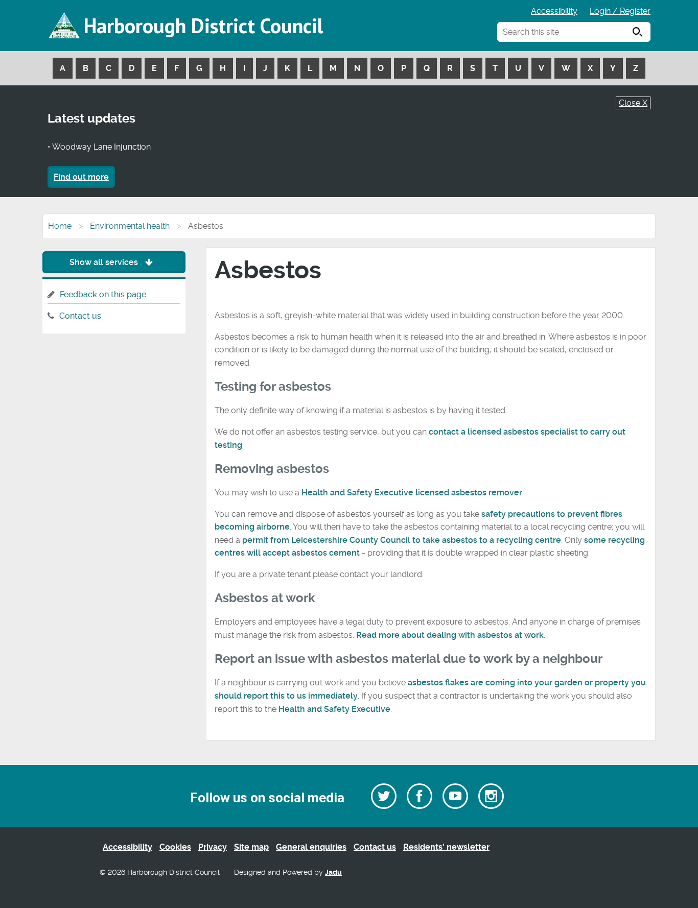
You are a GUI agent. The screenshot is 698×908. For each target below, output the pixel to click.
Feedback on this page (103, 294)
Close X (633, 103)
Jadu (333, 872)
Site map (251, 847)
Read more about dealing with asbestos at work (450, 635)
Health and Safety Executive (334, 709)
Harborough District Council (203, 25)
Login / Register (620, 11)
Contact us (80, 316)
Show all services (104, 262)
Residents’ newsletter (446, 847)
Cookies (175, 847)
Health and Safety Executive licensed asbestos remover (411, 492)
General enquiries (311, 847)
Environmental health (130, 226)
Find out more (81, 177)
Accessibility (554, 11)
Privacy (212, 847)
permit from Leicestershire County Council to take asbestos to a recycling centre (401, 540)
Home (60, 226)
